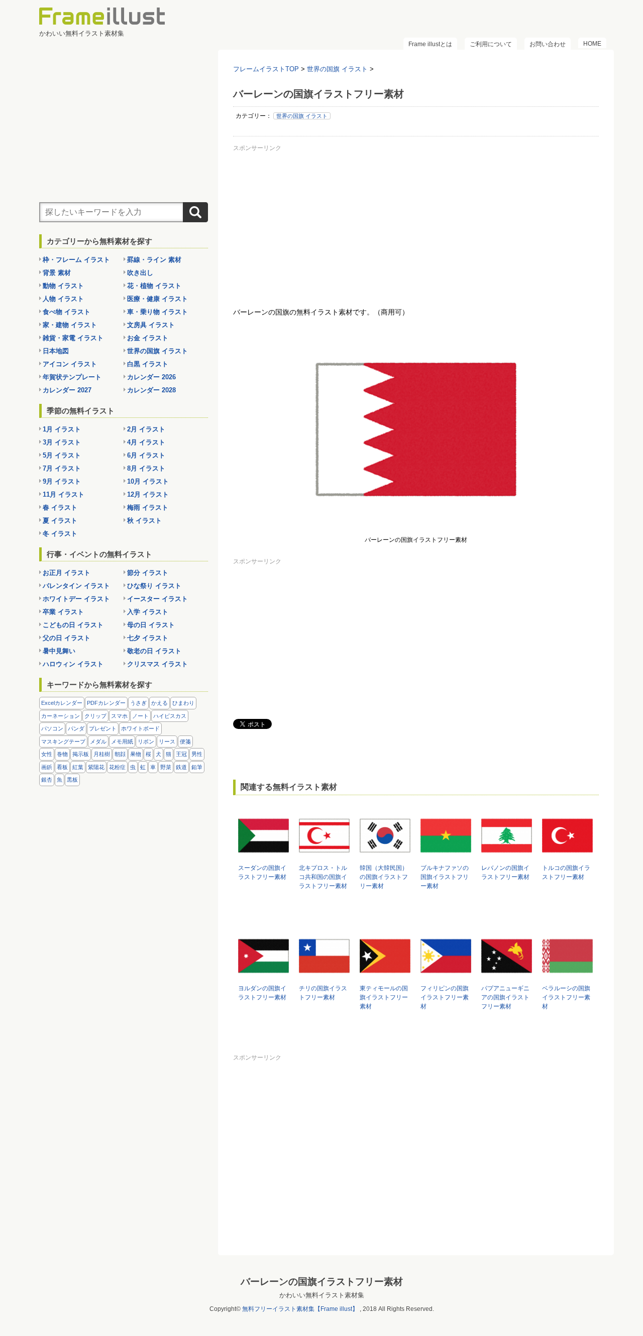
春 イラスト (60, 507)
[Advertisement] (416, 225)
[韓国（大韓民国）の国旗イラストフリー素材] (385, 856)
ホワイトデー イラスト (76, 599)
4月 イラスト (146, 442)
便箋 (185, 741)
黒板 (72, 780)
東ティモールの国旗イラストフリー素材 (384, 997)
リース (167, 741)
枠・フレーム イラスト (76, 259)
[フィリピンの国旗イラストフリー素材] (445, 976)
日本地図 (56, 351)
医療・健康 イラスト (157, 299)
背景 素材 (57, 272)
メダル (98, 741)
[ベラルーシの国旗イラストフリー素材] (567, 976)
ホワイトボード (140, 728)
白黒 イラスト (147, 364)
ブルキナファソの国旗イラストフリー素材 (444, 876)
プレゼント (103, 728)
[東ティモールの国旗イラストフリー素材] (385, 976)
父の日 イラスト (66, 638)
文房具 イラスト (151, 325)
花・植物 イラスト (154, 285)
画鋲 (46, 767)
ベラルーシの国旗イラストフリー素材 (566, 997)
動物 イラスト (63, 285)
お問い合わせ (547, 44)
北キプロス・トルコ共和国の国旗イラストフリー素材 (323, 876)
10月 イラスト (148, 481)
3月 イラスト (62, 442)
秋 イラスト (144, 520)
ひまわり (183, 703)
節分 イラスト (147, 572)
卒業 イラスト (63, 612)
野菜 (165, 767)
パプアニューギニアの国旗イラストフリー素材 (505, 997)
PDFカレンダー (106, 703)
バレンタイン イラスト (76, 585)
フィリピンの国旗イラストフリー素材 (444, 997)
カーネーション (60, 716)
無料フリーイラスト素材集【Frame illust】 (300, 1308)
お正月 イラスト (66, 572)
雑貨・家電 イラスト (73, 338)
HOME (592, 43)
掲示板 (80, 754)
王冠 (181, 754)
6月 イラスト (146, 455)
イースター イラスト (157, 599)
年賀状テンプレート (72, 377)
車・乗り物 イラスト (157, 312)
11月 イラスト (63, 494)
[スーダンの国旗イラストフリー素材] (263, 856)
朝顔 (120, 754)
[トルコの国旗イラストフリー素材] (567, 856)
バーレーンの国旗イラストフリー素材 (322, 1281)
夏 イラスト (60, 520)
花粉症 (117, 767)
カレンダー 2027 (67, 390)
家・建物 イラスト (70, 325)
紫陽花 (96, 767)
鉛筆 (196, 767)
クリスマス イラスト (157, 664)
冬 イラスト (60, 533)
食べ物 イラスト (66, 312)
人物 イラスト (63, 299)
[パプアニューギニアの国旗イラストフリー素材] (506, 976)
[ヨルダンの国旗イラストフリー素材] (263, 976)
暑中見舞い (59, 651)
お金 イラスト (147, 338)
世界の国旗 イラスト (302, 116)
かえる (159, 703)
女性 (46, 754)
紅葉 (77, 767)
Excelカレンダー (61, 703)
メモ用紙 (122, 741)
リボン (146, 741)
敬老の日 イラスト (154, 651)
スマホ (119, 716)
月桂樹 (101, 754)
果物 (135, 754)
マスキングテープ (63, 741)
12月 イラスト (148, 494)
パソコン (52, 728)
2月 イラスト (146, 429)
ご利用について (491, 44)
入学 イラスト (147, 612)
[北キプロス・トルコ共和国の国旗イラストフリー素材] (324, 856)
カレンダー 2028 (151, 390)
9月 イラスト (62, 481)
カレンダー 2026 (151, 377)
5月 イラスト (62, 455)
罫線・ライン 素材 (154, 259)
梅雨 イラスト (147, 507)
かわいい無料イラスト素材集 (321, 1295)
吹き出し (140, 272)
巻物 (62, 754)
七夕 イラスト (147, 638)
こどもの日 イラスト (73, 625)
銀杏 (46, 780)
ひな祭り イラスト (154, 585)
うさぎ (138, 703)
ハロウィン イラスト (73, 664)
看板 (62, 767)
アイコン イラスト (70, 364)
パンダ (76, 728)
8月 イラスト (146, 468)
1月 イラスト (62, 429)
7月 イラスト (62, 468)
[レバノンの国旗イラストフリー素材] (506, 856)
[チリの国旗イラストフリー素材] (324, 976)
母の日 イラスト (151, 625)
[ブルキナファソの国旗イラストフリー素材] (445, 856)
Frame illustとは (430, 44)
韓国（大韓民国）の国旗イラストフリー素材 (384, 876)
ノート (140, 716)
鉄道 (181, 767)
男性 (196, 754)
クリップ (95, 716)
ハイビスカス (169, 716)
